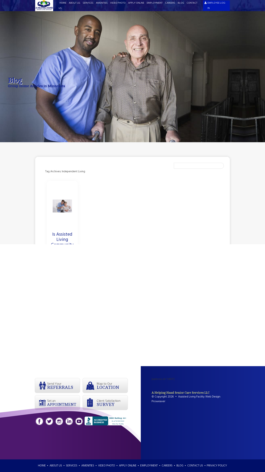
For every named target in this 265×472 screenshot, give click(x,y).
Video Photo (118, 3)
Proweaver (158, 401)
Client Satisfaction (108, 402)
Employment (155, 3)
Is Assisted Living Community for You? (62, 242)
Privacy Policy (217, 465)
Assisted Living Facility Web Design (199, 396)
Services (88, 3)
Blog (181, 3)
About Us (74, 3)
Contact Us (195, 465)
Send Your (60, 385)
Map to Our (108, 385)
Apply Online (136, 3)
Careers (170, 3)
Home (62, 3)
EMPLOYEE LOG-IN (216, 5)
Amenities (102, 3)
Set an (61, 402)
